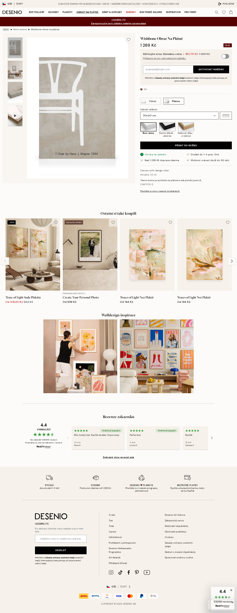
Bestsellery (36, 12)
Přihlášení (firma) (118, 563)
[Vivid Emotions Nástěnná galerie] (157, 356)
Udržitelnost (115, 537)
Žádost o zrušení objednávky (180, 552)
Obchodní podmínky (175, 531)
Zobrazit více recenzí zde (118, 457)
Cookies (169, 537)
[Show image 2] (15, 70)
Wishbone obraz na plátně (45, 29)
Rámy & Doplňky (112, 12)
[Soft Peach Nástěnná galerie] (80, 356)
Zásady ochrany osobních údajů (170, 78)
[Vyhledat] (216, 12)
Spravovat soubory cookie (179, 557)
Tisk (111, 520)
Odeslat (60, 550)
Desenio (128, 604)
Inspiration (173, 12)
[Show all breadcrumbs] (6, 29)
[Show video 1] (15, 115)
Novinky (53, 12)
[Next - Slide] (234, 130)
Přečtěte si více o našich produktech (160, 191)
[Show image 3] (15, 92)
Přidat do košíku (186, 145)
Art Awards (115, 557)
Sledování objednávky (176, 526)
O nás (112, 515)
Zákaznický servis (174, 520)
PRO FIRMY (190, 12)
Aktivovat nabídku (211, 69)
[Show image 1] (15, 47)
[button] (226, 115)
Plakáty (68, 12)
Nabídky (131, 12)
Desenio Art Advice (175, 515)
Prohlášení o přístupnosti (122, 542)
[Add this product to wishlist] (129, 39)
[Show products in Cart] (230, 12)
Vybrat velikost (148, 109)
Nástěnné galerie (151, 12)
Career (112, 531)
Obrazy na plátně (87, 12)
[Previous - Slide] (137, 130)
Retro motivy (20, 29)
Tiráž (111, 526)
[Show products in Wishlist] (223, 12)
